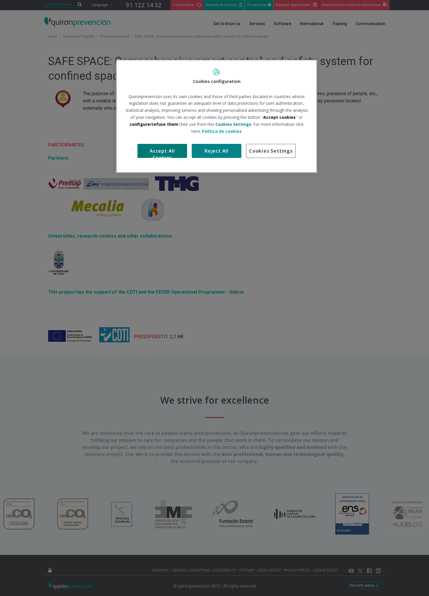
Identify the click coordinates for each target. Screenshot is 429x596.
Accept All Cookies (162, 153)
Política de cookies (222, 131)
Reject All (217, 151)
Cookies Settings (271, 151)
